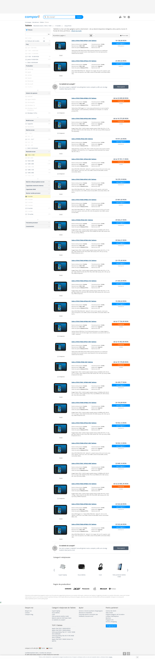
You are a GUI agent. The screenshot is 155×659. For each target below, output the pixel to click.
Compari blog (29, 614)
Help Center (109, 612)
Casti (100, 575)
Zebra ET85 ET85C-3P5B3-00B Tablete (84, 382)
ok (48, 34)
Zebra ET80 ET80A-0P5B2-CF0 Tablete (84, 524)
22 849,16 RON (120, 463)
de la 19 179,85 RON (120, 362)
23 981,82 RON (120, 200)
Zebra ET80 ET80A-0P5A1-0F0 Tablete (84, 179)
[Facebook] (124, 653)
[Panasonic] (85, 589)
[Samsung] (68, 589)
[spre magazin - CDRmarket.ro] (62, 46)
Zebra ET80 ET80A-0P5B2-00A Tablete (84, 240)
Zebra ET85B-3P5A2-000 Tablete (82, 139)
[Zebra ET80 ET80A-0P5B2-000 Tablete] (62, 327)
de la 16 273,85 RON (120, 118)
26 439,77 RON (120, 382)
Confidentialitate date (31, 653)
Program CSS (109, 620)
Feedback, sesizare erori (86, 616)
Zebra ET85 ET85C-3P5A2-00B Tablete (84, 463)
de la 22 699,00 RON (120, 98)
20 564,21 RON (120, 220)
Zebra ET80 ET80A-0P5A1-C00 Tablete (84, 41)
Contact (27, 612)
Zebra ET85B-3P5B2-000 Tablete (82, 362)
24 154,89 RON (120, 403)
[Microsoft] (103, 589)
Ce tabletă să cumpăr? (67, 84)
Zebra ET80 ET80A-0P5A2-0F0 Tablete (84, 301)
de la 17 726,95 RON (120, 321)
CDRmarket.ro (121, 46)
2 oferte (121, 123)
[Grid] (93, 35)
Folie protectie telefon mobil (119, 576)
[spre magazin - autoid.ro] (62, 205)
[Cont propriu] (129, 17)
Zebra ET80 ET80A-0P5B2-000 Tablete (84, 321)
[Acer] (77, 589)
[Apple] (94, 589)
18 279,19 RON (120, 179)
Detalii (61, 55)
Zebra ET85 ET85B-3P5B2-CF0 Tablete (84, 403)
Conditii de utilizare (45, 653)
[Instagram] (128, 653)
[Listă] (90, 35)
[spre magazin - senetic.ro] (62, 66)
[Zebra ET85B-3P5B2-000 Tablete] (62, 367)
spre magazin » (120, 43)
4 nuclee (58, 26)
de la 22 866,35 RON (120, 484)
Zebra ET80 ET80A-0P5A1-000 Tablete (84, 342)
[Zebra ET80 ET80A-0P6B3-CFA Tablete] (62, 489)
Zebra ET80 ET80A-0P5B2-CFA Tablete (84, 260)
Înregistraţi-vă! (111, 626)
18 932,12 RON (120, 423)
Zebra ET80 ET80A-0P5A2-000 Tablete (84, 118)
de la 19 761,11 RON (120, 159)
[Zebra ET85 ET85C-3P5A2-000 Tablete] (62, 165)
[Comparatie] (120, 17)
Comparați (121, 101)
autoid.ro (121, 205)
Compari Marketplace (112, 616)
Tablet (43, 648)
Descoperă (121, 87)
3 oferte (121, 103)
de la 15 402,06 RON (120, 342)
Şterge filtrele (68, 25)
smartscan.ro (121, 144)
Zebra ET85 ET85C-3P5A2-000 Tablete (84, 159)
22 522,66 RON (120, 504)
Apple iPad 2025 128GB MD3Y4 (61, 628)
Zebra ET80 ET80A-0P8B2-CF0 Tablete (84, 98)
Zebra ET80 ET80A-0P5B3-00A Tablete (84, 504)
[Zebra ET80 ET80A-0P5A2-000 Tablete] (62, 124)
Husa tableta (81, 575)
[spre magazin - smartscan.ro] (62, 144)
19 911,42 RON (120, 139)
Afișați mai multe (76, 31)
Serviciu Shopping (111, 621)
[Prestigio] (112, 589)
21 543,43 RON (120, 281)
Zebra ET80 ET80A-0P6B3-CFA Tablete (84, 484)
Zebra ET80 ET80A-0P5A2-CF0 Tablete (84, 61)
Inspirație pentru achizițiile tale (88, 614)
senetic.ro (121, 66)
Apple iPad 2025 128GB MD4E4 (61, 630)
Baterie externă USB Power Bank (61, 618)
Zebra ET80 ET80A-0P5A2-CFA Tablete (84, 281)
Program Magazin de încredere (115, 614)
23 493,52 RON (120, 61)
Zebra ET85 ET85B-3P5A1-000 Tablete (84, 443)
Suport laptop (63, 575)
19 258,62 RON (120, 301)
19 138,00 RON (120, 41)
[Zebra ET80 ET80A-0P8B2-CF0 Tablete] (62, 104)
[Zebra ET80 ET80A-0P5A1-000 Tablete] (62, 347)
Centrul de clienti (111, 611)
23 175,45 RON (120, 260)
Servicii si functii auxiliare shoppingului (91, 611)
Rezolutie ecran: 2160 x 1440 (42, 26)
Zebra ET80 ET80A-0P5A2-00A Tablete (84, 423)
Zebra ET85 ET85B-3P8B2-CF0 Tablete (84, 200)
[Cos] (124, 17)
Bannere (108, 618)
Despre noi (28, 611)
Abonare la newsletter (85, 612)
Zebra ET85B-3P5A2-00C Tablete (82, 220)
